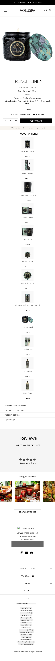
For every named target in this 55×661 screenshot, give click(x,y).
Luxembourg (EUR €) (26, 630)
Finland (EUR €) (26, 615)
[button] (50, 10)
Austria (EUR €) (26, 608)
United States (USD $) (26, 644)
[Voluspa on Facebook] (26, 553)
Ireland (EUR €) (26, 625)
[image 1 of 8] (27, 44)
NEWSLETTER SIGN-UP (27, 533)
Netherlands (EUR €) (26, 632)
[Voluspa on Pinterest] (31, 553)
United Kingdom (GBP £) (25, 603)
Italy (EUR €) (26, 627)
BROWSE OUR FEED (27, 512)
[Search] (45, 10)
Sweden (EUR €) (26, 639)
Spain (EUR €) (26, 637)
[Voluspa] (27, 10)
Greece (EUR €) (26, 622)
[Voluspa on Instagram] (22, 553)
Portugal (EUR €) (26, 634)
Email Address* (27, 539)
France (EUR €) (26, 618)
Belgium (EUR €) (26, 610)
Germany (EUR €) (26, 620)
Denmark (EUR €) (26, 613)
